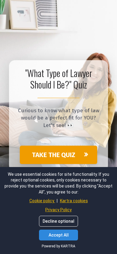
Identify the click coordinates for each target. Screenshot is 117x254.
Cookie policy (42, 200)
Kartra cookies (74, 200)
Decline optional (58, 221)
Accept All (59, 235)
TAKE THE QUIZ (53, 155)
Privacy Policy (58, 209)
